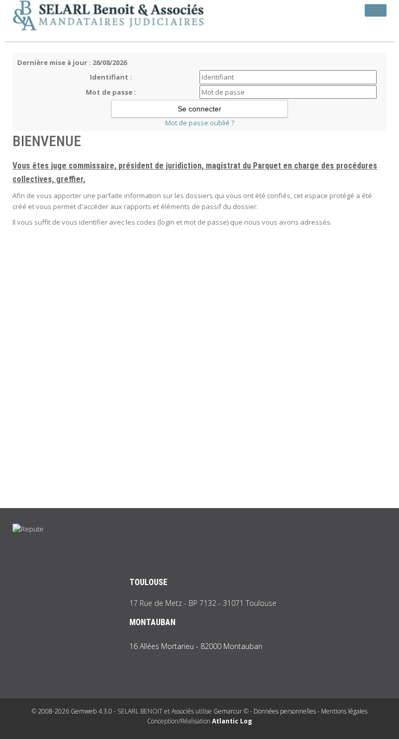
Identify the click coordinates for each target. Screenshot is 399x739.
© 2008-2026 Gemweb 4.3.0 (72, 711)
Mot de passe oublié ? (199, 122)
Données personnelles (285, 711)
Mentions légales (344, 711)
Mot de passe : (111, 92)
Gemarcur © (231, 711)
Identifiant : (111, 77)
